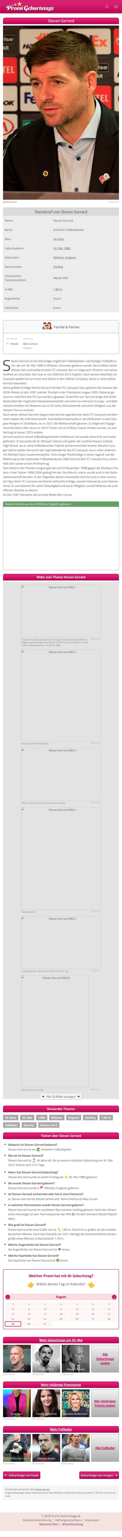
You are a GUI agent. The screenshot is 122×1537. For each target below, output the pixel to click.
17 (45, 1314)
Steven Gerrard (42, 1489)
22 (13, 1319)
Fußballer (11, 1125)
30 (29, 1324)
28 (109, 1319)
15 (13, 1314)
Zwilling (58, 267)
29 (13, 1324)
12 (77, 1309)
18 (61, 1314)
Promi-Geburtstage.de (66, 1516)
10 (45, 1309)
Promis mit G (48, 1125)
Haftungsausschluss (68, 1520)
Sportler (29, 1125)
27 (93, 1319)
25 (61, 1319)
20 (93, 1314)
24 (45, 1319)
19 (77, 1314)
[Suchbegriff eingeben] (107, 6)
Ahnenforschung (72, 1524)
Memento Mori (48, 1524)
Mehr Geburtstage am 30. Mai (61, 1340)
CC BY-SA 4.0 (99, 1492)
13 (93, 1309)
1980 (67, 248)
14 (109, 1309)
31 (45, 1324)
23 (29, 1319)
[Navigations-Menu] (116, 6)
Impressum (92, 1520)
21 (109, 1314)
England (70, 257)
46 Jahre (58, 239)
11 (61, 1309)
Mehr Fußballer (61, 1429)
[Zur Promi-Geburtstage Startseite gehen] (30, 6)
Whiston (58, 257)
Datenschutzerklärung (37, 1520)
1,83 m (57, 289)
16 (29, 1314)
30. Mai (58, 248)
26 (77, 1319)
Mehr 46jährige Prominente (61, 1385)
